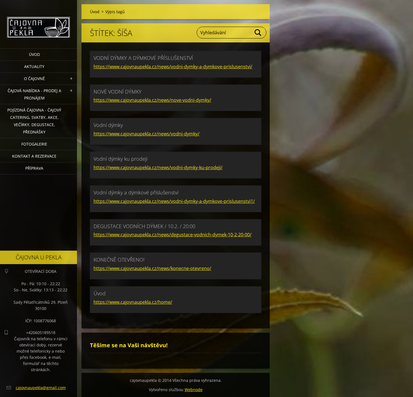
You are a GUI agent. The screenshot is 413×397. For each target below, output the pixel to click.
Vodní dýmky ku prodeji (121, 158)
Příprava (34, 168)
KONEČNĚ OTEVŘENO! (119, 259)
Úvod (34, 54)
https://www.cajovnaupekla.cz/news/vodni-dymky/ (146, 134)
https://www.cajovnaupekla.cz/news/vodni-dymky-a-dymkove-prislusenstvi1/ (174, 201)
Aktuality (34, 66)
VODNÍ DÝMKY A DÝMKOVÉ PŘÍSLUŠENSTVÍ (143, 58)
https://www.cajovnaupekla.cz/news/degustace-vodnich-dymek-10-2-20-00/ (172, 235)
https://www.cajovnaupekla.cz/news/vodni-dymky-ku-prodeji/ (158, 167)
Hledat (258, 32)
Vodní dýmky (108, 125)
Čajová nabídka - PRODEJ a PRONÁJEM (34, 94)
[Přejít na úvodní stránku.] (38, 20)
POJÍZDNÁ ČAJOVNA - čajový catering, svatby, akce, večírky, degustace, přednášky (34, 121)
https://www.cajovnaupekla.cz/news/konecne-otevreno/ (152, 268)
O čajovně (34, 78)
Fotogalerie (34, 144)
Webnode (194, 389)
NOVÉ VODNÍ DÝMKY (118, 91)
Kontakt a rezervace (34, 156)
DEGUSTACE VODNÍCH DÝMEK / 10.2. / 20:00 (144, 226)
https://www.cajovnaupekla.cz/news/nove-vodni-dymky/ (152, 100)
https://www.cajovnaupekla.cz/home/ (133, 302)
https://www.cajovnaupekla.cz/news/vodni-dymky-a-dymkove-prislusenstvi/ (173, 66)
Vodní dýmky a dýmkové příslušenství (136, 192)
